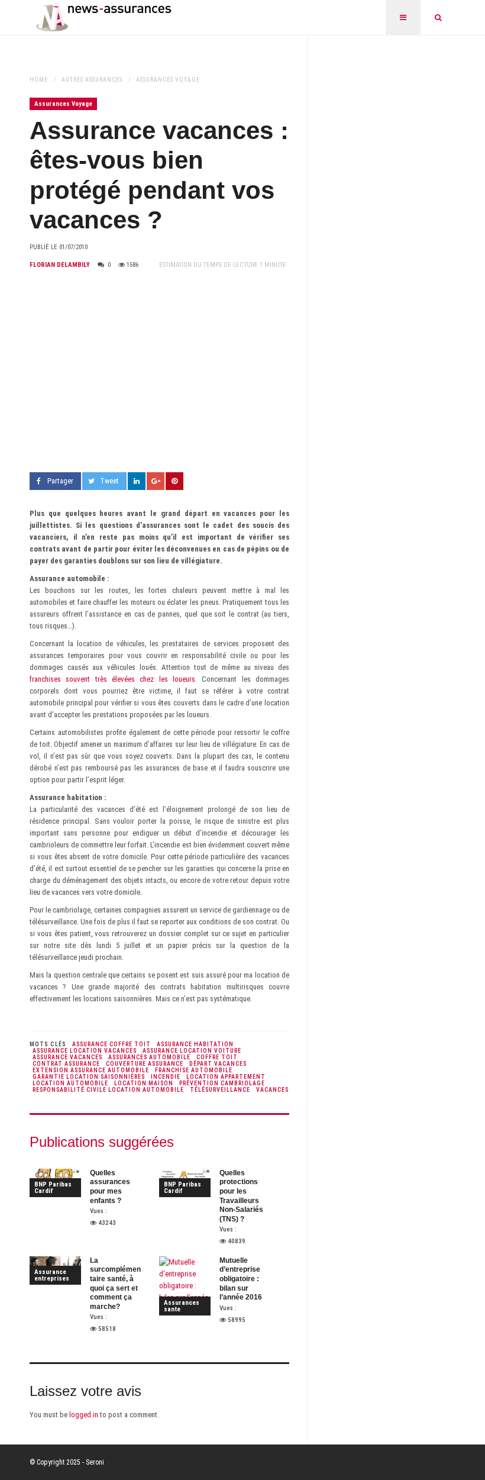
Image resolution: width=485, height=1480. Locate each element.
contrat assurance (66, 1063)
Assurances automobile (149, 1057)
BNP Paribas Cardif (53, 1188)
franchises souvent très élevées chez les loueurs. (113, 679)
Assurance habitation (195, 1044)
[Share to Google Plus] (155, 481)
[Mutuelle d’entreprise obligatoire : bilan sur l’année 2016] (185, 1285)
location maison (143, 1083)
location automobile (70, 1083)
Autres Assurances (92, 79)
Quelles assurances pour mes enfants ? (110, 1187)
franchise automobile (193, 1070)
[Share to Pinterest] (174, 481)
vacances (272, 1089)
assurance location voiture (192, 1050)
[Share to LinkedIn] (137, 481)
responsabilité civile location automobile (108, 1089)
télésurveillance (220, 1089)
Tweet (109, 480)
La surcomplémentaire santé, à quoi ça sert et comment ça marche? (115, 1283)
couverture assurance (144, 1063)
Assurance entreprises (51, 1275)
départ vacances (218, 1063)
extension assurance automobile (91, 1070)
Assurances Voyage (168, 79)
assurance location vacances (85, 1050)
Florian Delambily (60, 265)
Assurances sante (181, 1306)
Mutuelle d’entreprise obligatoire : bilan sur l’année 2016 (240, 1278)
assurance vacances (67, 1057)
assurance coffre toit (111, 1044)
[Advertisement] (159, 371)
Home (39, 79)
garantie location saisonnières (89, 1076)
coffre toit (217, 1057)
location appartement (226, 1076)
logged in (83, 1414)
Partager (60, 480)
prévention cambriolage (222, 1083)
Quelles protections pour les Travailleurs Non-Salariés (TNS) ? (241, 1196)
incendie (165, 1076)
